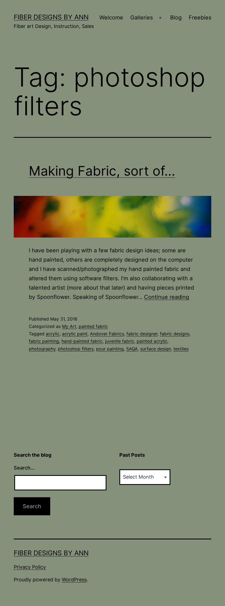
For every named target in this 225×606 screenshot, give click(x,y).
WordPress (74, 579)
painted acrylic (152, 341)
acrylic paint (75, 333)
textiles (181, 348)
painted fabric (93, 326)
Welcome (111, 17)
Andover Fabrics (107, 333)
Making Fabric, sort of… (102, 171)
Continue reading (166, 297)
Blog (176, 17)
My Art (69, 326)
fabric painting (44, 341)
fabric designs (174, 333)
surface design (155, 348)
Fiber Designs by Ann (51, 17)
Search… (24, 468)
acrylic (53, 333)
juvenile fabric (119, 341)
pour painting (110, 348)
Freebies (200, 17)
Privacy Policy (30, 567)
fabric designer (142, 333)
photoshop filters (76, 348)
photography (42, 348)
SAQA (132, 348)
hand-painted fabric (82, 341)
